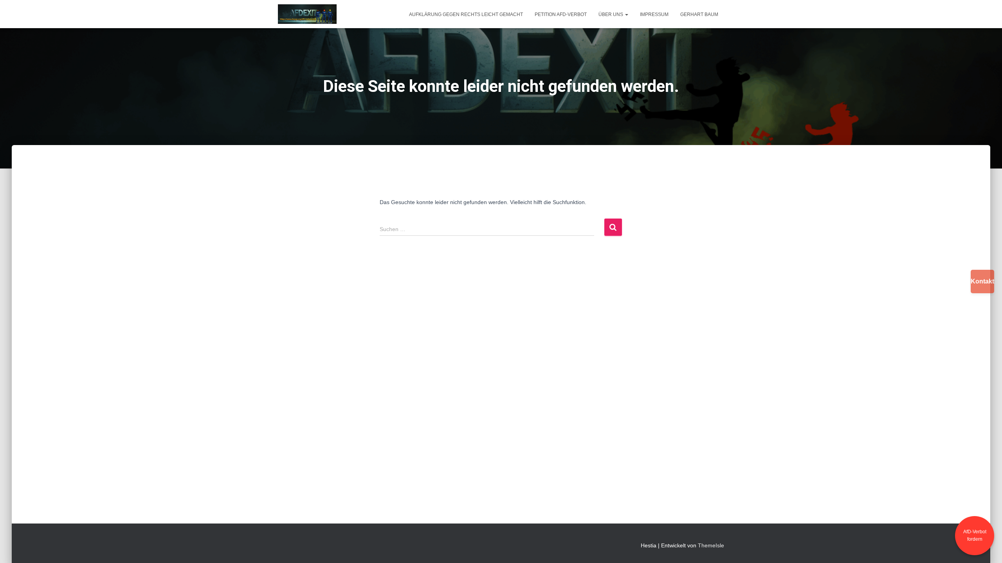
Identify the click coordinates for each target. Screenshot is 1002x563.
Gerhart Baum (699, 14)
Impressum (654, 14)
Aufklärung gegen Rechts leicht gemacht (466, 14)
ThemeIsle (711, 545)
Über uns (611, 14)
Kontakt (982, 281)
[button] (626, 14)
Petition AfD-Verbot (561, 14)
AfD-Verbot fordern (974, 535)
